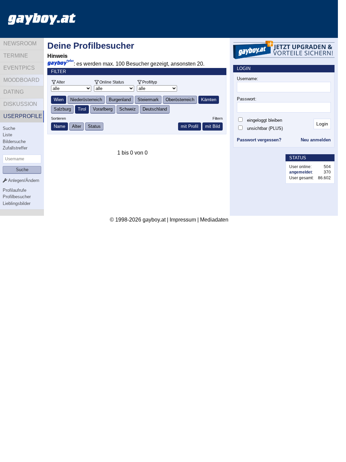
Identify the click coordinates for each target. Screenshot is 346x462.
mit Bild (212, 126)
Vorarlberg (103, 109)
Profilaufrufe (14, 190)
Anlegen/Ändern (23, 180)
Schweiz (127, 109)
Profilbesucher (17, 196)
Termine (15, 56)
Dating (13, 92)
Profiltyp (149, 82)
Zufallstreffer (15, 148)
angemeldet (300, 172)
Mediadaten (214, 220)
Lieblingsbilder (16, 203)
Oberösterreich (180, 99)
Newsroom (19, 43)
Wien (59, 99)
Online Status (111, 82)
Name (59, 126)
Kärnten (208, 99)
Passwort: (246, 98)
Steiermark (148, 99)
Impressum (183, 220)
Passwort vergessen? (259, 139)
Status (94, 126)
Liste (7, 134)
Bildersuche (14, 141)
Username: (247, 78)
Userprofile (22, 116)
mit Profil (189, 126)
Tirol (82, 109)
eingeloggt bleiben (264, 120)
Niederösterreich (86, 99)
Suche (9, 128)
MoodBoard (21, 80)
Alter (60, 82)
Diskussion (20, 104)
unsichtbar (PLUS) (265, 128)
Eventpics (19, 68)
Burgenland (120, 99)
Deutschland (155, 109)
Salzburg (62, 109)
